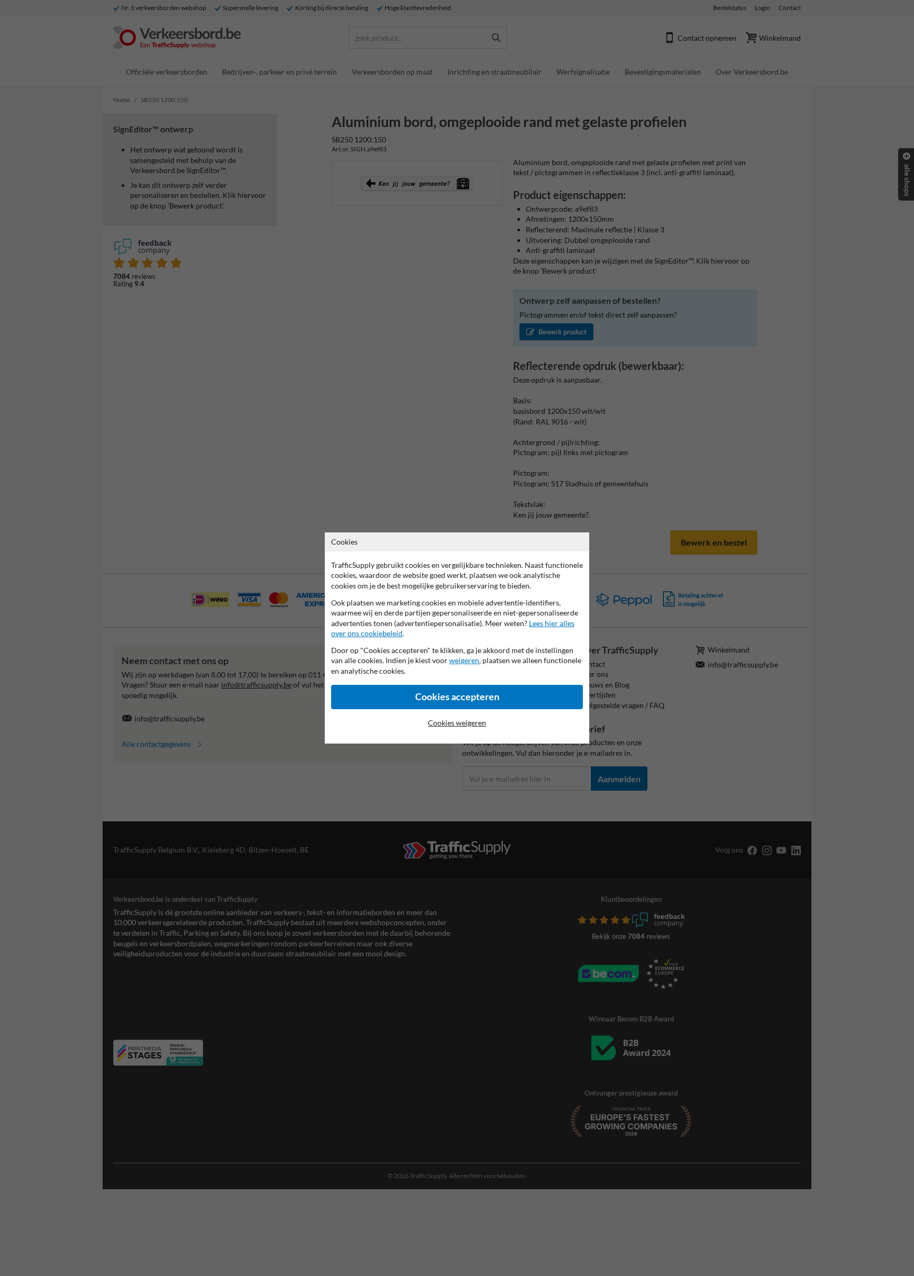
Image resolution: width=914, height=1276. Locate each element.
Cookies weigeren (457, 722)
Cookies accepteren (457, 696)
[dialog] (457, 638)
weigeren (464, 660)
